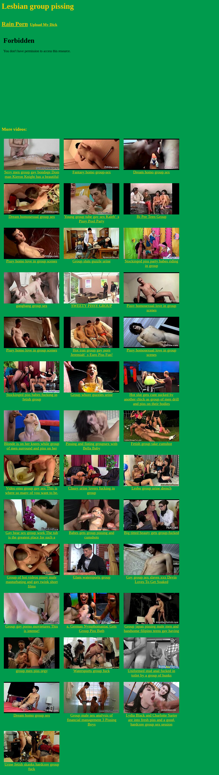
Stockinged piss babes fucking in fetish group (31, 397)
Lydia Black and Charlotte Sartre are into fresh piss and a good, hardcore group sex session (151, 719)
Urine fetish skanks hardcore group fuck (31, 766)
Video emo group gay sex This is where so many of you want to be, (31, 490)
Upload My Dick (43, 24)
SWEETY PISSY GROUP (91, 305)
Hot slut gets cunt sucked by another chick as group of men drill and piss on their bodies (151, 399)
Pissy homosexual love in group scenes (151, 307)
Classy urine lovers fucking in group (91, 490)
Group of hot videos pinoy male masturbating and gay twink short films (32, 581)
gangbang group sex (31, 305)
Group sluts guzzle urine (92, 261)
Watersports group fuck (91, 671)
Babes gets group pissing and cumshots (91, 535)
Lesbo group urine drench (152, 488)
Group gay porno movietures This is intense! (31, 628)
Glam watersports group (91, 577)
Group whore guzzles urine (92, 395)
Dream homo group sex (151, 172)
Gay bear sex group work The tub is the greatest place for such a (32, 535)
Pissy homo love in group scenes (31, 261)
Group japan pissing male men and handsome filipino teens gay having (151, 628)
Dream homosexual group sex (32, 216)
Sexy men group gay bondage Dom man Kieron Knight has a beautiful (31, 174)
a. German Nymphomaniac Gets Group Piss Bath (92, 628)
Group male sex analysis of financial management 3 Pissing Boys (91, 719)
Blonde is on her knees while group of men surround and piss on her (31, 446)
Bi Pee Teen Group (151, 216)
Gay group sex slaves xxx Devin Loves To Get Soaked (151, 579)
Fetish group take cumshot (151, 444)
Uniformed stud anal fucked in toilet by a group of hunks (151, 673)
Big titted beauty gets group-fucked (151, 533)
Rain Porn (15, 24)
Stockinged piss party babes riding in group (151, 263)
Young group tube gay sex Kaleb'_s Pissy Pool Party (91, 218)
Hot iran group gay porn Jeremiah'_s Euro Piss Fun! (92, 352)
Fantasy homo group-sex (92, 172)
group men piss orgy (32, 671)
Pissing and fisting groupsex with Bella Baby (91, 446)
